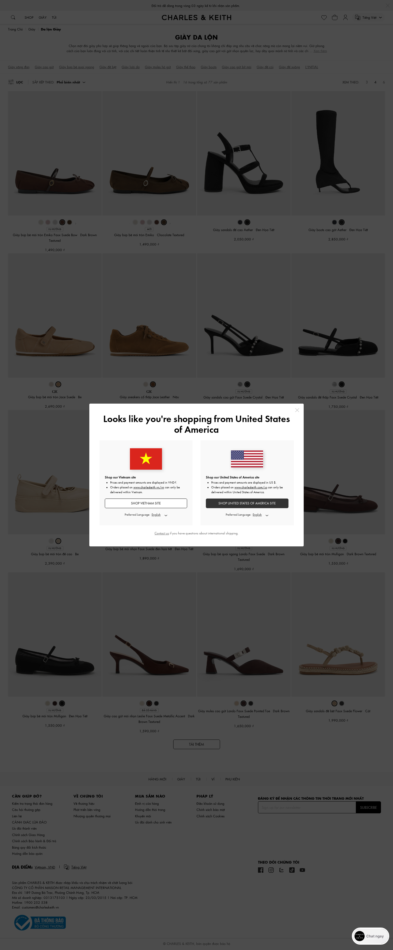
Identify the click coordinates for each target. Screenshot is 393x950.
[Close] (297, 410)
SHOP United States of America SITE (247, 503)
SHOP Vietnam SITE (146, 503)
